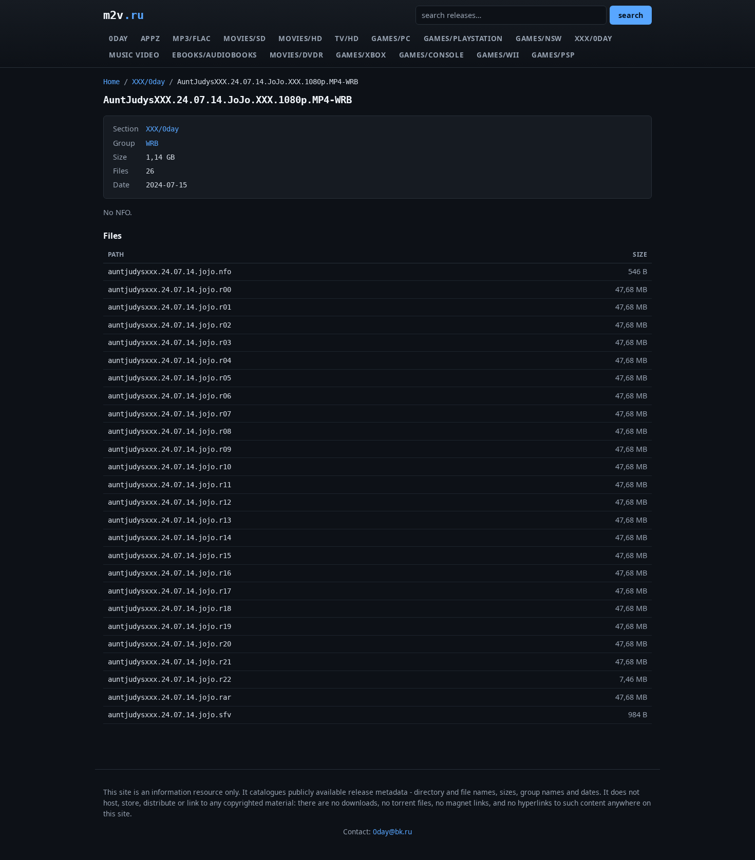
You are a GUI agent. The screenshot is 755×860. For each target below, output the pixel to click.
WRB (152, 143)
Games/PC (390, 38)
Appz (150, 38)
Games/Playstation (463, 38)
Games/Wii (498, 55)
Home (111, 82)
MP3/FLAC (192, 38)
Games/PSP (553, 55)
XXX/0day (593, 38)
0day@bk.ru (392, 831)
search (630, 15)
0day (118, 38)
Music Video (134, 55)
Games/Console (431, 55)
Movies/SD (244, 38)
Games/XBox (361, 55)
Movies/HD (300, 38)
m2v (123, 15)
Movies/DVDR (296, 55)
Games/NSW (539, 38)
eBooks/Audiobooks (214, 55)
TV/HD (346, 38)
